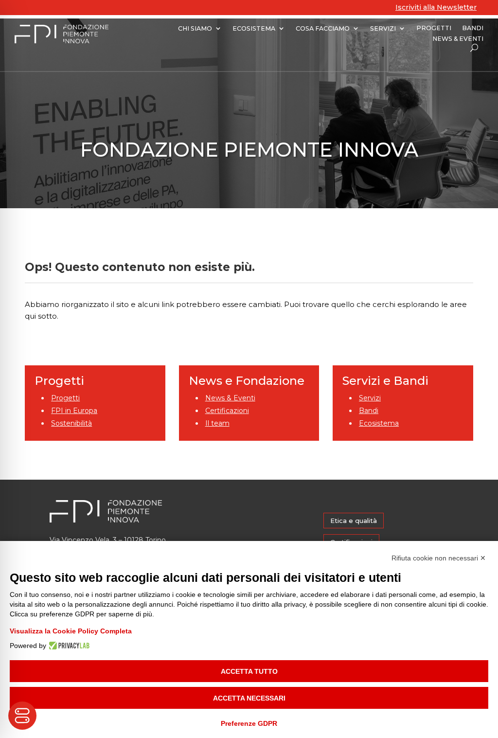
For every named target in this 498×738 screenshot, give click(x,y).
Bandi (368, 410)
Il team (217, 423)
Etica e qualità (353, 520)
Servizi (370, 398)
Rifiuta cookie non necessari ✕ (438, 558)
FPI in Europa (74, 410)
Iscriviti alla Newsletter (436, 7)
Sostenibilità (71, 423)
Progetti (65, 398)
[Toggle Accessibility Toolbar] (22, 716)
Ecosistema (379, 423)
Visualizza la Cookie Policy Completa (71, 631)
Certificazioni (227, 410)
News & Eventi (230, 398)
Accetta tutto (249, 671)
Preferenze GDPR (249, 723)
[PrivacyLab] (67, 645)
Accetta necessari (249, 698)
